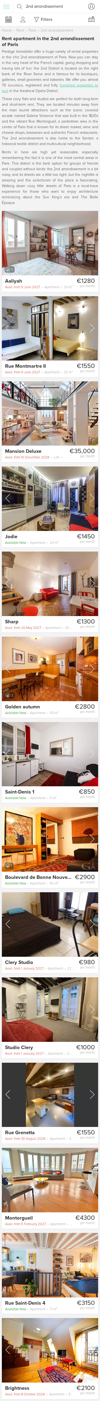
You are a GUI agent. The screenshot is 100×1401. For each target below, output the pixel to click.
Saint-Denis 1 (19, 792)
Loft (35, 457)
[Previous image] (8, 243)
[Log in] (90, 6)
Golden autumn (22, 707)
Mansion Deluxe (23, 451)
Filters (46, 19)
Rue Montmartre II (25, 366)
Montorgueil (19, 1218)
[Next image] (91, 243)
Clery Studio (19, 962)
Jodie (11, 537)
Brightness (17, 1388)
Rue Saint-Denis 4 (25, 1303)
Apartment (39, 287)
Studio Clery (19, 1047)
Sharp (11, 622)
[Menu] (6, 6)
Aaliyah (13, 281)
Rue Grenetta (20, 1133)
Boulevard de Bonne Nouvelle (39, 877)
